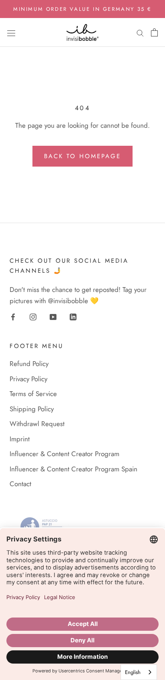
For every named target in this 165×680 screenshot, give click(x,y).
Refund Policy (29, 363)
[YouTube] (53, 316)
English (133, 672)
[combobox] (139, 672)
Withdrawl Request (37, 424)
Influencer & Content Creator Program (64, 454)
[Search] (140, 32)
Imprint (20, 439)
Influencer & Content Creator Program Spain (73, 469)
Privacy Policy (28, 379)
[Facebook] (13, 316)
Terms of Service (33, 393)
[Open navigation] (11, 32)
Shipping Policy (32, 409)
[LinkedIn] (73, 316)
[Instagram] (33, 316)
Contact (20, 484)
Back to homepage (82, 156)
